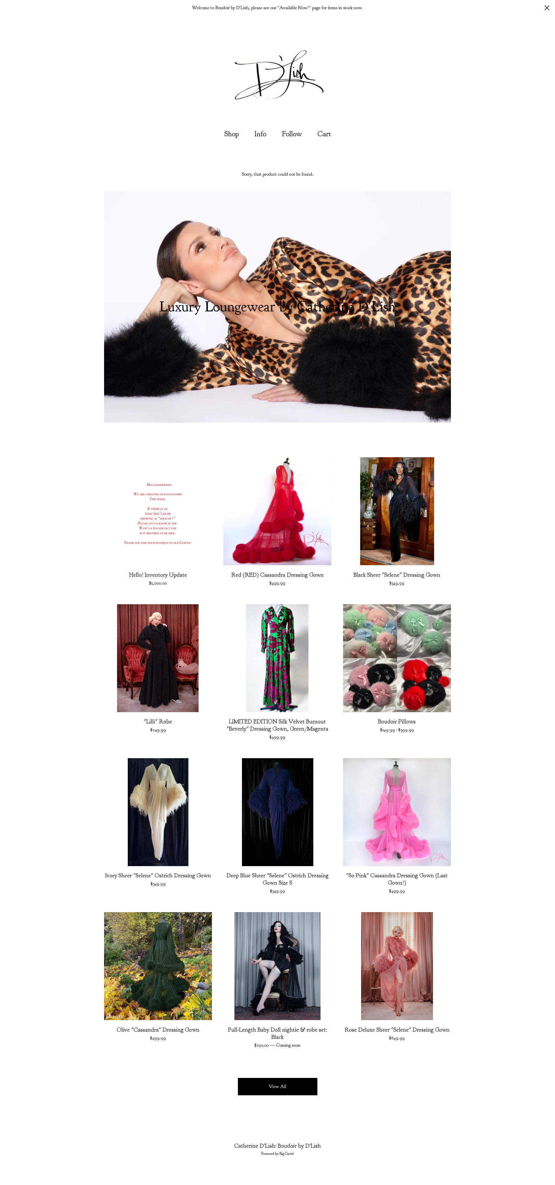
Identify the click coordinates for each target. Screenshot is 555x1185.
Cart (325, 133)
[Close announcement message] (546, 7)
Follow (292, 134)
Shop (231, 134)
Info (260, 134)
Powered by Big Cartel (277, 1153)
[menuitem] (231, 134)
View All (277, 1087)
